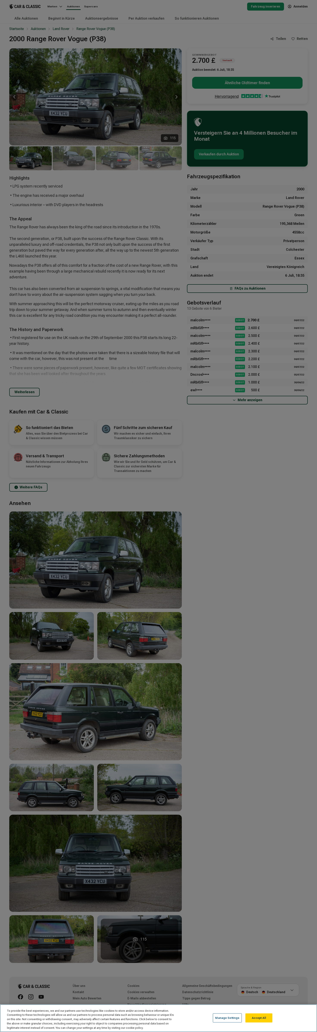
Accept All (259, 1017)
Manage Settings (227, 1017)
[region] (158, 1018)
